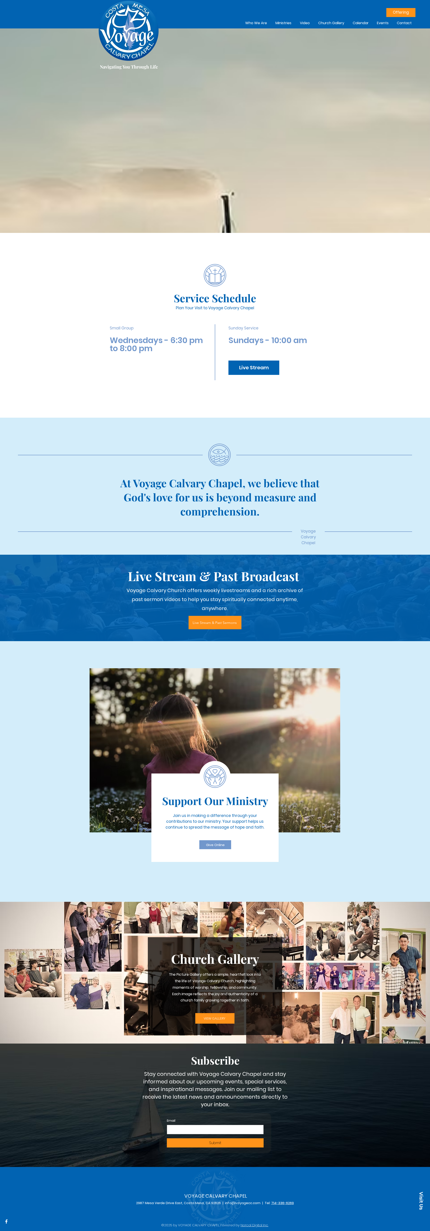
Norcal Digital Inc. (254, 1225)
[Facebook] (6, 1221)
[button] (421, 1200)
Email (171, 1121)
